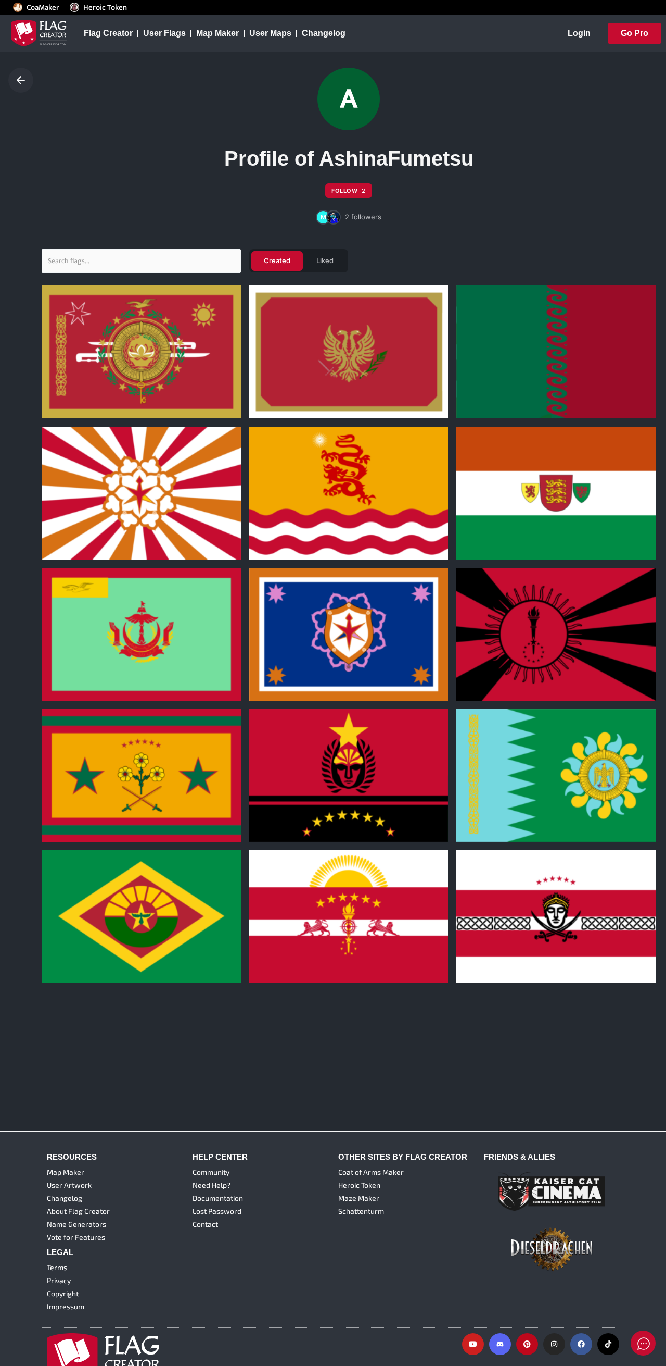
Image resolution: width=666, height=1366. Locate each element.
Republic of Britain (500, 509)
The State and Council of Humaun (116, 650)
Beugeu (479, 792)
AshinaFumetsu (74, 384)
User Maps (270, 33)
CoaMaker (43, 7)
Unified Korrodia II (84, 792)
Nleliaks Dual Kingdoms (304, 650)
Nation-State (489, 933)
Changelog (323, 33)
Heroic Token (105, 7)
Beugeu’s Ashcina (84, 368)
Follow (348, 190)
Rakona (64, 933)
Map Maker (217, 33)
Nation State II (284, 933)
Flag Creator (108, 33)
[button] (349, 217)
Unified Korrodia (289, 792)
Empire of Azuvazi (293, 509)
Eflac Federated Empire (302, 368)
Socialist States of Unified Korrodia (533, 650)
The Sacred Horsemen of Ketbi (524, 368)
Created (277, 260)
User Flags (164, 33)
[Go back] (20, 80)
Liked (325, 260)
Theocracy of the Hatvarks (102, 509)
